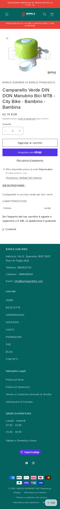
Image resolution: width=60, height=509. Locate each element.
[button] (6, 14)
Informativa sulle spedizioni (26, 503)
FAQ (8, 344)
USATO (10, 329)
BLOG (9, 351)
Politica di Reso (15, 379)
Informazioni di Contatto (19, 401)
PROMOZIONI (14, 337)
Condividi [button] (10, 229)
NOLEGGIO (12, 322)
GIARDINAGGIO (15, 315)
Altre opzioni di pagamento (30, 160)
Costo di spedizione (27, 119)
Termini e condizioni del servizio (31, 498)
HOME (9, 300)
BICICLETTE (13, 307)
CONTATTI (12, 359)
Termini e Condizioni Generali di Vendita (29, 394)
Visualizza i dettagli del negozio (24, 177)
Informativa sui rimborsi (35, 493)
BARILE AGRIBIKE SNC (28, 489)
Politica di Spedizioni (18, 387)
